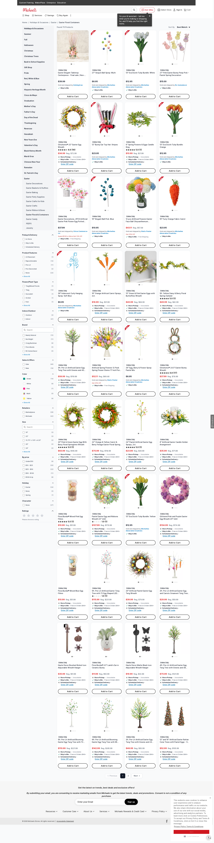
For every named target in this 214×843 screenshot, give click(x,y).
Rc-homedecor (181, 85)
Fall (25, 40)
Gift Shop (28, 67)
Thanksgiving (30, 123)
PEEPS (28, 223)
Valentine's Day (31, 145)
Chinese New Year (32, 162)
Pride (26, 73)
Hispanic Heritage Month (35, 90)
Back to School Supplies (34, 62)
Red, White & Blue (31, 78)
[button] (191, 836)
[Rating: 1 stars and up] (24, 516)
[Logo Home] (29, 10)
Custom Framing (26, 3)
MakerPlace (40, 3)
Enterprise (51, 3)
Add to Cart (73, 96)
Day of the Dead (31, 117)
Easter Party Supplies (35, 197)
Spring (27, 84)
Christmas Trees (31, 56)
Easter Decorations (34, 183)
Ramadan (28, 167)
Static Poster (146, 231)
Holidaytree (78, 85)
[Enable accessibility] (209, 838)
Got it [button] (191, 832)
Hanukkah (28, 134)
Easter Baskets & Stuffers (37, 188)
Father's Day (29, 112)
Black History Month (32, 151)
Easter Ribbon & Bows (35, 210)
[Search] (134, 9)
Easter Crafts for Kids (35, 201)
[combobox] (86, 9)
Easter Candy (31, 219)
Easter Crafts (31, 206)
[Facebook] (167, 821)
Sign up (131, 802)
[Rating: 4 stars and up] (38, 516)
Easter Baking (32, 192)
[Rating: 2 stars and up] (29, 516)
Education (61, 3)
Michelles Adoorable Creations (103, 86)
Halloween (28, 45)
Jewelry (29, 228)
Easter (53, 22)
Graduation (29, 101)
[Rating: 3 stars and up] (33, 516)
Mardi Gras (29, 156)
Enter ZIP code (67, 164)
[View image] (71, 64)
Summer (27, 34)
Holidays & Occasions (39, 22)
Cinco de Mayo (30, 95)
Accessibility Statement (65, 821)
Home (24, 22)
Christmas (28, 51)
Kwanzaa (28, 128)
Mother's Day (30, 106)
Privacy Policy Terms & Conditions (188, 826)
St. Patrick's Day (31, 173)
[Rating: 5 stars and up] (42, 516)
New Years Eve (30, 140)
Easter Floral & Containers (37, 215)
